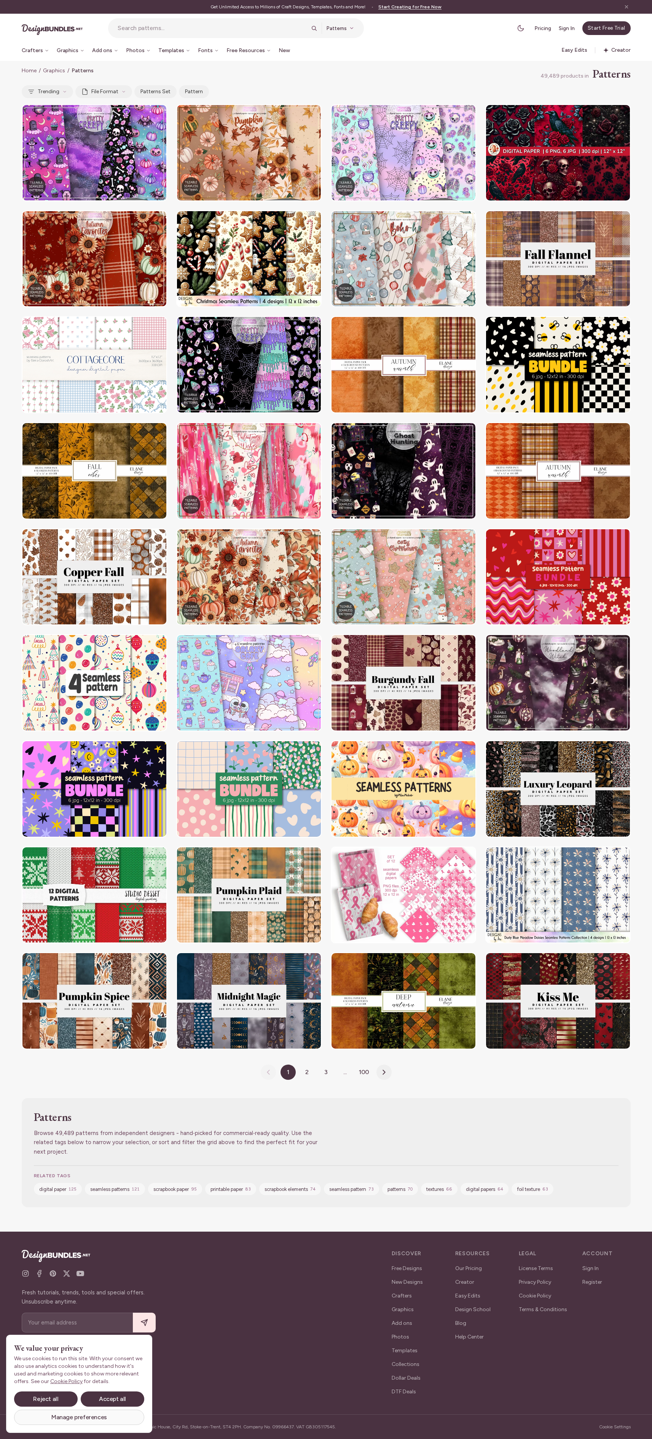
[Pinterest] (53, 1273)
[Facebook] (39, 1273)
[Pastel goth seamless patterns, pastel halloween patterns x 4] (94, 153)
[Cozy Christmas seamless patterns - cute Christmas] (403, 577)
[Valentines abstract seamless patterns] (249, 471)
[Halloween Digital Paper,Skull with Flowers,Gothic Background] (558, 153)
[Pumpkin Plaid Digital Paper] (249, 895)
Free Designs (407, 1268)
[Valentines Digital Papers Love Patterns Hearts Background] (558, 577)
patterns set (155, 91)
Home (29, 70)
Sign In (567, 28)
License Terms (536, 1268)
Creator (464, 1282)
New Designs (407, 1282)
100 (364, 1072)
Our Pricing (468, 1268)
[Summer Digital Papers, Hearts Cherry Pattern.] (249, 789)
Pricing (542, 28)
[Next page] (384, 1072)
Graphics (54, 70)
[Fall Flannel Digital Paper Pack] (558, 259)
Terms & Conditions (543, 1309)
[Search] (314, 28)
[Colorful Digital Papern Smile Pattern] (94, 789)
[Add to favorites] (156, 115)
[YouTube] (80, 1273)
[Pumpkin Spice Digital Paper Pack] (94, 1001)
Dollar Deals (406, 1378)
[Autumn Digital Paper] (94, 471)
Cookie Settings (615, 1426)
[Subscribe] (144, 1323)
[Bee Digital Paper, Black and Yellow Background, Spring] (558, 364)
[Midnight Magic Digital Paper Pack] (249, 1001)
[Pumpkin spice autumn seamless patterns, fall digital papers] (249, 153)
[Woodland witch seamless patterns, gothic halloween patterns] (558, 683)
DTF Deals (404, 1391)
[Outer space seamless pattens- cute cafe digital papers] (249, 683)
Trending (48, 91)
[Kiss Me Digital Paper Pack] (558, 1001)
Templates (405, 1350)
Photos (400, 1337)
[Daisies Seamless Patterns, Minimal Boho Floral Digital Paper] (558, 895)
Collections (405, 1364)
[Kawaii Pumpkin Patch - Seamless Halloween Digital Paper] (403, 789)
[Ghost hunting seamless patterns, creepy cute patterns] (403, 471)
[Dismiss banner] (626, 7)
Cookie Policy (535, 1296)
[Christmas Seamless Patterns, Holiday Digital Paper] (249, 259)
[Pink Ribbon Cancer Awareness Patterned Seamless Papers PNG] (403, 895)
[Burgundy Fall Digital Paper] (403, 683)
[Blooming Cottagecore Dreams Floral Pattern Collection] (94, 364)
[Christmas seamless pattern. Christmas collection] (94, 683)
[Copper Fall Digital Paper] (94, 577)
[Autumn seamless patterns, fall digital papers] (94, 259)
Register (592, 1282)
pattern (194, 91)
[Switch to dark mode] (521, 28)
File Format (104, 91)
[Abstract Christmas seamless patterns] (403, 259)
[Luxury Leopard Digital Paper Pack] (558, 789)
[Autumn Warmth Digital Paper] (403, 364)
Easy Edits (467, 1296)
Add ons (402, 1323)
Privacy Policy (535, 1282)
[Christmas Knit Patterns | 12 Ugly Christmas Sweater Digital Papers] (94, 895)
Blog (460, 1323)
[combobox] (212, 28)
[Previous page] (268, 1072)
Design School (473, 1309)
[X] (66, 1273)
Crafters (402, 1296)
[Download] (140, 115)
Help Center (469, 1337)
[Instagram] (25, 1273)
